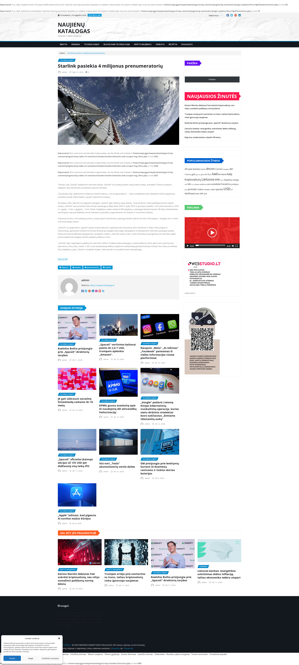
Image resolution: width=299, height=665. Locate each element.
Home (62, 53)
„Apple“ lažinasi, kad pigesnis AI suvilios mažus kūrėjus (77, 516)
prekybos (235, 184)
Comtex (219, 169)
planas (197, 184)
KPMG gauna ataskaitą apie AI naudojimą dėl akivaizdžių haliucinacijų (118, 409)
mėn (221, 180)
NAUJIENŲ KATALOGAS (74, 28)
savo (213, 189)
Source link (63, 259)
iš (208, 174)
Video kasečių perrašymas (89, 612)
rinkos (200, 189)
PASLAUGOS (186, 44)
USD (227, 189)
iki (206, 174)
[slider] (210, 245)
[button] (59, 638)
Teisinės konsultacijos (68, 616)
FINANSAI (75, 44)
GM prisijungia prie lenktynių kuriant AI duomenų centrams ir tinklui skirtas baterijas (160, 468)
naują (235, 179)
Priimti (12, 658)
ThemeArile (128, 648)
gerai (203, 174)
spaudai (219, 189)
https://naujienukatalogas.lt (102, 285)
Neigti (30, 658)
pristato (192, 189)
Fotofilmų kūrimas (66, 619)
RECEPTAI (173, 44)
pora (209, 184)
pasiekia (78, 267)
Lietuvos (207, 179)
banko (203, 169)
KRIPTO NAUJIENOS (142, 44)
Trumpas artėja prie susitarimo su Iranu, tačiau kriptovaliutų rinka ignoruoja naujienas (124, 577)
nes (189, 184)
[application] (212, 232)
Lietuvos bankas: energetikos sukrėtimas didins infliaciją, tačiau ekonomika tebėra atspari (219, 574)
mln (217, 179)
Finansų (188, 174)
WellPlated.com (192, 193)
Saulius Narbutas (75, 622)
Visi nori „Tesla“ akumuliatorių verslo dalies (117, 465)
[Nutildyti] (233, 246)
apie (190, 169)
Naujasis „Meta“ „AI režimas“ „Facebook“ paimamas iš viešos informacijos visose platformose (159, 353)
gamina (198, 174)
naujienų (228, 179)
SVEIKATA (160, 44)
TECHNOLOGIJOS (91, 44)
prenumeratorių (93, 267)
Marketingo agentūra (67, 612)
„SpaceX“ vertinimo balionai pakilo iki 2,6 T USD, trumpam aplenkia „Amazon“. (117, 349)
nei (186, 184)
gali (193, 174)
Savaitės (207, 189)
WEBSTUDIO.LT (65, 645)
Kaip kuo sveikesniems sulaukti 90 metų (203, 137)
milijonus (65, 267)
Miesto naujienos (83, 619)
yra (205, 193)
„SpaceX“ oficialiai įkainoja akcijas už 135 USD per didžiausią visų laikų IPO (75, 462)
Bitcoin (210, 169)
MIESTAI (63, 44)
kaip (229, 174)
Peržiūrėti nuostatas (50, 658)
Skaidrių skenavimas (89, 616)
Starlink (108, 267)
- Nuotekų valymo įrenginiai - (178, 654)
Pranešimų (226, 184)
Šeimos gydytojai (112, 654)
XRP (201, 193)
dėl (231, 169)
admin (64, 72)
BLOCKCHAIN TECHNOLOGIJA (117, 44)
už (232, 189)
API (186, 169)
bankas (196, 169)
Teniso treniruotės (199, 654)
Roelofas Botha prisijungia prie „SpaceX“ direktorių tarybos (75, 352)
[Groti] (188, 246)
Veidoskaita (63, 625)
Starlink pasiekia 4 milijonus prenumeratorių (86, 53)
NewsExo (116, 648)
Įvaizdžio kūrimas (91, 622)
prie (186, 189)
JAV (211, 174)
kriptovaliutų (193, 179)
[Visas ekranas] (236, 246)
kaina (223, 174)
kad (214, 174)
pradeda (216, 184)
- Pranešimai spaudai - (218, 654)
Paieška (192, 63)
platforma (203, 184)
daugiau (226, 169)
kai (219, 174)
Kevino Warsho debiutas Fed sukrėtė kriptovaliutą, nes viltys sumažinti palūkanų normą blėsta (79, 579)
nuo (193, 184)
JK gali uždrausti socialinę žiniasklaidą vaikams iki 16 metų (75, 402)
